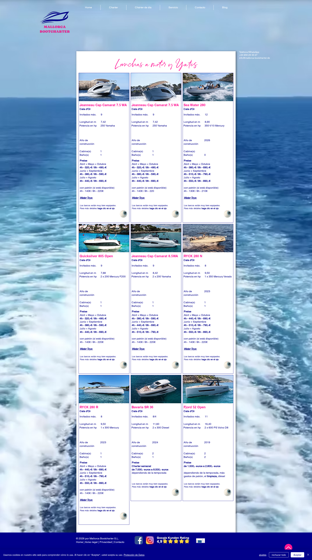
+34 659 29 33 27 (248, 55)
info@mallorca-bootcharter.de (254, 58)
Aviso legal (91, 542)
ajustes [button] (262, 554)
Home (79, 542)
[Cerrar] (308, 554)
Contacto (119, 542)
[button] (113, 7)
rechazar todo (279, 554)
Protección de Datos (134, 554)
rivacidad (106, 542)
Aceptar (297, 554)
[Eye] (123, 214)
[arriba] (288, 548)
